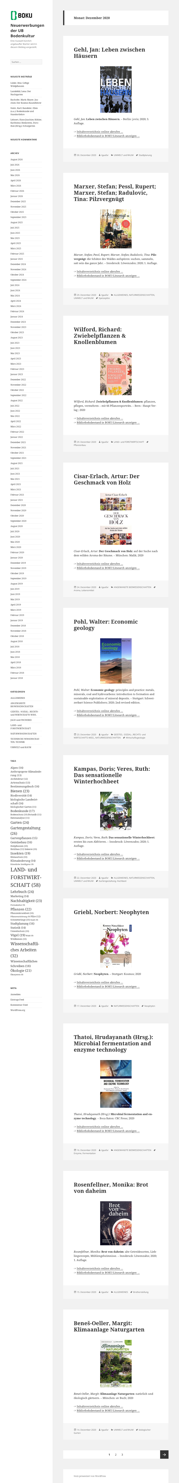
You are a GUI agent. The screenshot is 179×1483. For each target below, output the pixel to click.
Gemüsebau (21, 842)
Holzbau (17, 849)
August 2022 (16, 400)
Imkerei (31, 849)
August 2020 (16, 526)
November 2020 (18, 510)
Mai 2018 (15, 657)
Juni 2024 (15, 290)
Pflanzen (20, 909)
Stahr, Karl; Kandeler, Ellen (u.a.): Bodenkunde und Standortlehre (24, 111)
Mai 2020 (15, 541)
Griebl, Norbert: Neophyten (111, 912)
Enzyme (77, 1153)
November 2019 (18, 568)
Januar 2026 (16, 196)
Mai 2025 (15, 238)
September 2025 (18, 217)
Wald (29, 935)
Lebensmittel (87, 590)
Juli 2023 (14, 342)
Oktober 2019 (17, 573)
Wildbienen (18, 939)
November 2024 (18, 269)
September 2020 (18, 520)
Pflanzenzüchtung (20, 916)
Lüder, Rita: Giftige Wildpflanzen (19, 84)
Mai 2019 (15, 599)
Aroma (77, 590)
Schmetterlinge (20, 919)
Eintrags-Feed (17, 999)
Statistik (18, 927)
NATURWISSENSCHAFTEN (23, 733)
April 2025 (15, 243)
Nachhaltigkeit (26, 900)
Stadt (34, 920)
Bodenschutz (19, 814)
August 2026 (16, 159)
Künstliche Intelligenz (22, 864)
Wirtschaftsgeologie (135, 737)
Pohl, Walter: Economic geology (106, 624)
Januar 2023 (16, 374)
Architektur (19, 778)
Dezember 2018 (18, 625)
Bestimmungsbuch (24, 786)
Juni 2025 (15, 232)
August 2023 (16, 337)
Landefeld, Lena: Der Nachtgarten (20, 93)
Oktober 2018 (17, 636)
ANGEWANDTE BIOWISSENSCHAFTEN (21, 705)
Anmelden (15, 994)
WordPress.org (17, 1010)
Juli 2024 (14, 285)
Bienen (19, 791)
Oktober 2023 (17, 332)
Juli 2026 (14, 164)
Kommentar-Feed (19, 1004)
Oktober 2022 (17, 390)
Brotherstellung (140, 1292)
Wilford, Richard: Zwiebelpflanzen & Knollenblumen (100, 336)
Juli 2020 (14, 531)
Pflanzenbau (80, 445)
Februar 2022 (17, 431)
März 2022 (15, 426)
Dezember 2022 (18, 379)
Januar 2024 (16, 316)
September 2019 (18, 578)
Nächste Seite (164, 1454)
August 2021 (16, 463)
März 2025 (15, 248)
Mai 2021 (15, 478)
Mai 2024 (15, 295)
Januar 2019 (16, 620)
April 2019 (15, 604)
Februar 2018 (17, 672)
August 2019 (16, 583)
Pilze (36, 916)
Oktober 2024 (17, 274)
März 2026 (15, 185)
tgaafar (105, 155)
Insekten (20, 853)
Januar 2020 (16, 557)
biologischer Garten (23, 806)
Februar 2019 (17, 615)
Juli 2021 (14, 468)
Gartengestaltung (107, 880)
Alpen (16, 767)
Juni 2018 (15, 651)
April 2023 (15, 358)
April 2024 (15, 300)
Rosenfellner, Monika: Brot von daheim (111, 1187)
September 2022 (18, 395)
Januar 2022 (16, 437)
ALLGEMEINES (17, 697)
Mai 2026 (15, 175)
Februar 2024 (17, 311)
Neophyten (149, 1005)
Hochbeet (121, 880)
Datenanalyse (20, 817)
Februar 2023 (17, 369)
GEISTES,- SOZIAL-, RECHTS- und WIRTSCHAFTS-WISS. (24, 713)
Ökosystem (16, 974)
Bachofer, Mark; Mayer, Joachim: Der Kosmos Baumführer (25, 101)
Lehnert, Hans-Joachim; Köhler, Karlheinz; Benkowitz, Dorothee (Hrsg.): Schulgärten (26, 122)
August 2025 (16, 222)
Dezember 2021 (18, 442)
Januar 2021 (16, 499)
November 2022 (18, 384)
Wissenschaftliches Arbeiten (24, 950)
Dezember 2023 (18, 321)
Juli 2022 (14, 405)
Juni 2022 (15, 410)
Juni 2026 (15, 169)
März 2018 (15, 667)
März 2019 (15, 609)
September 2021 (18, 458)
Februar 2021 (17, 494)
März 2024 (15, 306)
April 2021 (15, 484)
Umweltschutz (19, 931)
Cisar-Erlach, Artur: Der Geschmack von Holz (106, 479)
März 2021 (15, 489)
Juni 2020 (15, 536)
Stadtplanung (22, 923)
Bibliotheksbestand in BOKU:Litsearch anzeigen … (108, 136)
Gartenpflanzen (23, 838)
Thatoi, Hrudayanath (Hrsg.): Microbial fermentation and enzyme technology (113, 1043)
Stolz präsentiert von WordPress (90, 1476)
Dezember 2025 (18, 201)
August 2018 (16, 641)
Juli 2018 (14, 646)
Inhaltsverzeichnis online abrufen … (100, 131)
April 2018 (15, 662)
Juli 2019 (14, 588)
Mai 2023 (15, 353)
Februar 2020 (17, 552)
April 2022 (15, 421)
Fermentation (89, 1153)
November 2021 (18, 447)
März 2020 (15, 547)
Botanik (34, 814)
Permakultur (17, 905)
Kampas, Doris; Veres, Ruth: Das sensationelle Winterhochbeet (112, 775)
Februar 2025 (17, 253)
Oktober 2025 (17, 211)
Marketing (19, 896)
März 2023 (15, 363)
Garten (19, 822)
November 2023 (18, 327)
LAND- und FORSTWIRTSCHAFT (20, 727)
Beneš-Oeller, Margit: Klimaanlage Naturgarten (109, 1326)
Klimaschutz (18, 857)
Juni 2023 (15, 348)
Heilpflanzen (19, 846)
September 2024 (18, 279)
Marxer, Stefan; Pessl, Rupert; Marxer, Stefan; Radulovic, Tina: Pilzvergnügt (115, 193)
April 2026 (15, 180)
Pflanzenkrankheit (22, 913)
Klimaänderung (22, 860)
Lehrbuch (22, 891)
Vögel (17, 935)
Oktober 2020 (17, 515)
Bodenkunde (22, 811)
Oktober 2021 (17, 452)
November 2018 (18, 630)
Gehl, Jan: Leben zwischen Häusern (109, 52)
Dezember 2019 (18, 562)
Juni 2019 (15, 594)
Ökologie (20, 970)
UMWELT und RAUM (20, 747)
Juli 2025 (14, 227)
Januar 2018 (16, 678)
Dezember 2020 (18, 505)
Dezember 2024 (18, 264)
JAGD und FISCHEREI (20, 720)
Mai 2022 (15, 416)
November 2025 (18, 206)
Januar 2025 (16, 258)
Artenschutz (20, 782)
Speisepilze (104, 298)
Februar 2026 (17, 190)
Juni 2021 (15, 473)
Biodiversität (21, 795)
